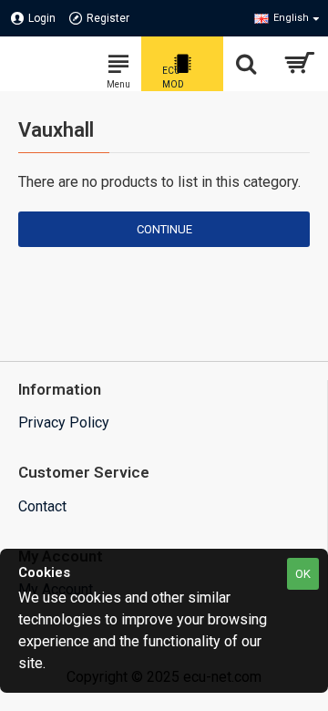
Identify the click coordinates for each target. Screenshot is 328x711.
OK (303, 574)
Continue (164, 229)
